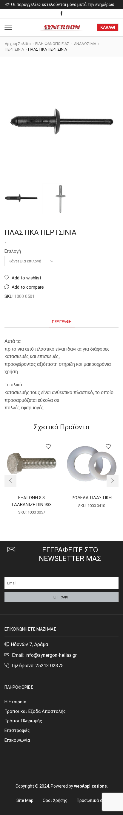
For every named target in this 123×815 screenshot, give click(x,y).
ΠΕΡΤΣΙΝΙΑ (14, 49)
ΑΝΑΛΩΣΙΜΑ (85, 43)
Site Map (24, 800)
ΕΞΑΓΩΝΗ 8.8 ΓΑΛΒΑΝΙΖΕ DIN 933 (32, 501)
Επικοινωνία (17, 740)
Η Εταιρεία (15, 701)
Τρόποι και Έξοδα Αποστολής (35, 711)
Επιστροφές (17, 730)
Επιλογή (12, 251)
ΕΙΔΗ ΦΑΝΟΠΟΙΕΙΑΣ (52, 43)
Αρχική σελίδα (18, 43)
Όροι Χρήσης (55, 800)
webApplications (90, 786)
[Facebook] (61, 13)
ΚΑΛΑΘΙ (107, 27)
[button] (11, 122)
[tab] (62, 321)
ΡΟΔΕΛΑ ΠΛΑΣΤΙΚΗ (92, 497)
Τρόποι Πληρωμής (23, 721)
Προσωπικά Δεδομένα (98, 800)
